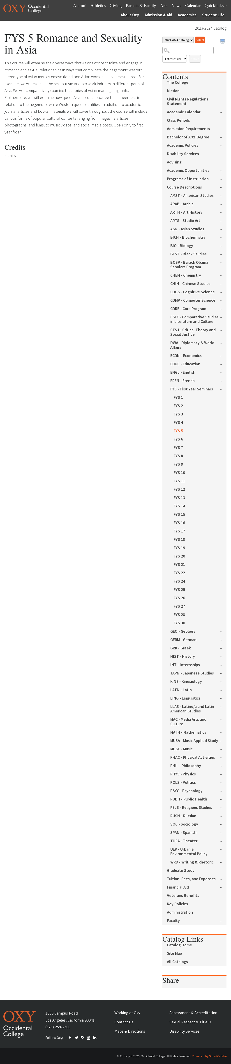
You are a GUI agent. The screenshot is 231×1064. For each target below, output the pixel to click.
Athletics (98, 5)
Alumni (79, 5)
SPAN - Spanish (183, 832)
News (176, 5)
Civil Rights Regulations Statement (187, 101)
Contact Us (123, 1021)
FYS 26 (179, 598)
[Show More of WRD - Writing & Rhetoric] (223, 862)
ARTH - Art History (186, 212)
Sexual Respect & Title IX (190, 1021)
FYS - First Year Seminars (191, 389)
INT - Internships (185, 665)
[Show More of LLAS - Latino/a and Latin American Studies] (223, 706)
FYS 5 (178, 431)
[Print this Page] (223, 41)
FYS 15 (179, 514)
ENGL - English (182, 372)
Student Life (213, 14)
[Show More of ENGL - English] (223, 372)
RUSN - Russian (183, 816)
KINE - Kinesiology (186, 681)
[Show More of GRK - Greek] (223, 648)
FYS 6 (178, 439)
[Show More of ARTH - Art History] (223, 212)
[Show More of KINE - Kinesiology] (223, 681)
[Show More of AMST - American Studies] (223, 195)
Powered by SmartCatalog (210, 1056)
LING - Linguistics (185, 698)
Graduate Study (180, 870)
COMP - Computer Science (192, 300)
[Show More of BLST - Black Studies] (223, 254)
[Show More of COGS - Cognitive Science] (223, 292)
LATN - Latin (181, 690)
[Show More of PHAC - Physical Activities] (223, 757)
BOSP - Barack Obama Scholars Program (189, 264)
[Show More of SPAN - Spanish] (223, 832)
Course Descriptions (184, 187)
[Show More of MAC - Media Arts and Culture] (223, 719)
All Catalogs (177, 961)
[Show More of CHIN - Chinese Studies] (223, 283)
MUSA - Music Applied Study (194, 740)
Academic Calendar (183, 112)
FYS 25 (179, 589)
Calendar (193, 5)
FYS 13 (179, 497)
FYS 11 (179, 481)
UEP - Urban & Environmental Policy (189, 851)
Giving (116, 5)
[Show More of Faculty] (223, 920)
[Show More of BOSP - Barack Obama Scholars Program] (223, 262)
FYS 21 (179, 564)
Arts (163, 5)
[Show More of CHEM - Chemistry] (223, 275)
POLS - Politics (183, 782)
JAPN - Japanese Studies (192, 673)
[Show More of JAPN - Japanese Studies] (223, 673)
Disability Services (183, 154)
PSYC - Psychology (186, 791)
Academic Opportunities (188, 170)
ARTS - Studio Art (185, 220)
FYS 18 (179, 539)
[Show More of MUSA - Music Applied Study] (223, 740)
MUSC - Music (181, 749)
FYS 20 (179, 556)
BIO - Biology (181, 245)
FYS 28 (179, 614)
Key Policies (177, 904)
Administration (180, 912)
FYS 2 (178, 406)
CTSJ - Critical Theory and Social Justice (193, 332)
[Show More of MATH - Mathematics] (223, 732)
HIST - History (182, 656)
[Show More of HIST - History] (223, 656)
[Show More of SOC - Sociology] (223, 824)
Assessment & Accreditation (193, 1012)
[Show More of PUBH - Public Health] (223, 799)
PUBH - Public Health (188, 799)
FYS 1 (178, 397)
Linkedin (95, 1038)
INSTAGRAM (83, 1038)
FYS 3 (178, 414)
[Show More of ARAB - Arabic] (223, 204)
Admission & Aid (158, 14)
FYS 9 (178, 464)
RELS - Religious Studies (191, 807)
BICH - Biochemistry (187, 237)
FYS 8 (178, 456)
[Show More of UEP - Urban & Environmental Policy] (223, 849)
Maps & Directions (129, 1031)
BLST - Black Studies (188, 254)
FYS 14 (179, 506)
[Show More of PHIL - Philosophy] (223, 765)
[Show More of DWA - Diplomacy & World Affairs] (223, 343)
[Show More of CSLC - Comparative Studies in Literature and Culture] (223, 317)
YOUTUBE (89, 1038)
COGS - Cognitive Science (192, 292)
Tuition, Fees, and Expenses (191, 879)
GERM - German (183, 639)
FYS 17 (179, 531)
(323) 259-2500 (57, 1026)
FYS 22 (179, 573)
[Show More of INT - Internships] (223, 665)
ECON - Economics (186, 355)
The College (177, 82)
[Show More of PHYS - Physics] (223, 774)
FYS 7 (178, 447)
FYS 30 (179, 623)
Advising (174, 162)
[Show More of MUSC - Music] (223, 749)
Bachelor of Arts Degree (188, 137)
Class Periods (178, 120)
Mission (173, 91)
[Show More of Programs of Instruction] (223, 179)
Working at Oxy (127, 1012)
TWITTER (77, 1038)
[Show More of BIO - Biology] (223, 245)
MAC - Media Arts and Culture (188, 721)
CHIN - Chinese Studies (190, 283)
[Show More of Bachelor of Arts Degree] (223, 137)
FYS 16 (179, 522)
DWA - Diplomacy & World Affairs (192, 345)
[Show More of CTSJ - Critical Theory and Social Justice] (223, 330)
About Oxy (130, 14)
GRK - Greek (180, 648)
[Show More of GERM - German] (223, 639)
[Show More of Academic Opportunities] (223, 170)
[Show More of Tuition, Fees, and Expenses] (223, 879)
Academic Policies (182, 145)
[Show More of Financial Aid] (223, 887)
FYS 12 (179, 489)
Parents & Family (141, 5)
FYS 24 (179, 581)
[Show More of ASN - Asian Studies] (223, 229)
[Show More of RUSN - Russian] (223, 816)
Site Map (174, 953)
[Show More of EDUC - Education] (223, 364)
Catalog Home (179, 945)
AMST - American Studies (192, 195)
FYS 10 (179, 472)
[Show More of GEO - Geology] (223, 631)
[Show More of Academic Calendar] (223, 112)
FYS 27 (179, 606)
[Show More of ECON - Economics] (223, 355)
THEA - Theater (183, 841)
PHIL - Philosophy (185, 765)
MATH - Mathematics (188, 732)
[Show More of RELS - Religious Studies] (223, 807)
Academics (187, 14)
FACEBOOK (71, 1038)
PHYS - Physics (183, 774)
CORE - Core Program (188, 308)
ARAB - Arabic (182, 204)
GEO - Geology (182, 631)
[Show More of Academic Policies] (223, 145)
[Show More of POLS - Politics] (223, 782)
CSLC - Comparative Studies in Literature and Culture (194, 319)
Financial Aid (178, 887)
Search (195, 59)
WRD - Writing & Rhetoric (192, 862)
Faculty (173, 920)
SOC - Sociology (184, 824)
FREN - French (182, 380)
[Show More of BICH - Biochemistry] (223, 237)
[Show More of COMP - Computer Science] (223, 300)
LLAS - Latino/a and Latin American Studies (192, 709)
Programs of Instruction (188, 179)
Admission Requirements (188, 128)
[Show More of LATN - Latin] (223, 690)
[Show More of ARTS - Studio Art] (223, 220)
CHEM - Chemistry (185, 275)
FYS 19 (179, 548)
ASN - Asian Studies (187, 229)
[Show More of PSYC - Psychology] (223, 791)
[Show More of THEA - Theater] (223, 841)
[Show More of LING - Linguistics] (223, 698)
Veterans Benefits (183, 895)
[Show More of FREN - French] (223, 380)
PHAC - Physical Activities (192, 757)
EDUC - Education (185, 364)
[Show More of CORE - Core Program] (223, 308)
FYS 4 (178, 422)
